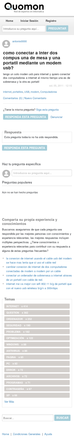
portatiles (18, 91)
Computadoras (48, 91)
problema (18, 331)
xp (11, 395)
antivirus (16, 351)
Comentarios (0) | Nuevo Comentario (24, 98)
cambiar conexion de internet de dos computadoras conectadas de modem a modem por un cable (36, 269)
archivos (16, 376)
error (14, 370)
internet (7, 91)
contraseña (19, 389)
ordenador (19, 319)
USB (26, 91)
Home (9, 21)
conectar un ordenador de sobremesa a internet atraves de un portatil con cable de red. (39, 277)
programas (18, 382)
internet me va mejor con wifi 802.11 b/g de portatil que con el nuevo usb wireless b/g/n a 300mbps (39, 286)
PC (11, 363)
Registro (51, 21)
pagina (14, 357)
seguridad (18, 325)
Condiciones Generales (26, 434)
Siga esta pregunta (47, 109)
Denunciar (56, 117)
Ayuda (48, 434)
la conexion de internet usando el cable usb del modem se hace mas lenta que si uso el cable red (39, 260)
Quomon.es (58, 6)
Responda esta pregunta (25, 117)
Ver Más (9, 401)
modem (35, 91)
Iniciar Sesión (29, 21)
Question (17, 312)
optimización (19, 338)
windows (16, 344)
